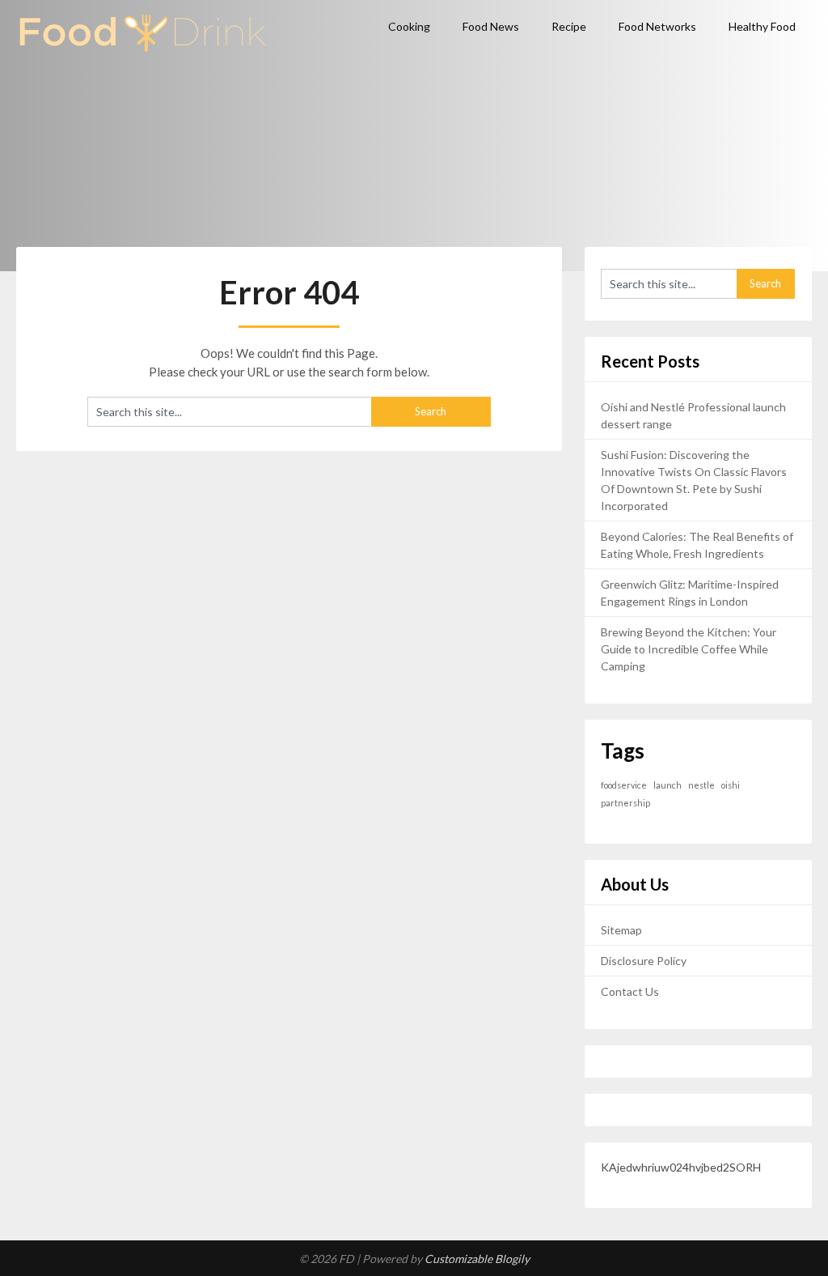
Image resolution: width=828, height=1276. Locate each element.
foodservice (624, 785)
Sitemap (621, 930)
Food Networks (657, 26)
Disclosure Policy (643, 961)
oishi (730, 785)
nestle (701, 785)
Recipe (568, 26)
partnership (625, 803)
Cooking (409, 26)
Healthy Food (762, 26)
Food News (491, 26)
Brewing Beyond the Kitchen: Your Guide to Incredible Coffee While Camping (688, 649)
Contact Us (630, 991)
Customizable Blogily (477, 1258)
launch (667, 785)
